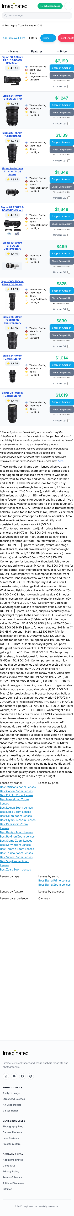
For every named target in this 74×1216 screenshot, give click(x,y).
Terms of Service (12, 1177)
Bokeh (32, 73)
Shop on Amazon (61, 67)
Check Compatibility (62, 75)
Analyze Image (11, 1093)
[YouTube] (14, 1076)
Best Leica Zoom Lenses (15, 811)
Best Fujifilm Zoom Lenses (16, 795)
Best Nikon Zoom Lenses (16, 816)
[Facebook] (22, 1076)
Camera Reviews (12, 1132)
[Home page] (15, 6)
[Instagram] (6, 1076)
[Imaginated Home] (16, 1053)
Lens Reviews (11, 1138)
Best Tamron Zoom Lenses (17, 849)
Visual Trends (11, 1110)
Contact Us (9, 1165)
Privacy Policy (11, 1171)
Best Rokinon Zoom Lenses (17, 836)
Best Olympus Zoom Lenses (17, 820)
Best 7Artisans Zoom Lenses (18, 787)
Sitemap (7, 1188)
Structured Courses (14, 1098)
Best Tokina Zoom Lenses (16, 853)
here (60, 460)
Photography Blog (13, 1126)
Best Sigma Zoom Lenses (16, 840)
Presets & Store (11, 1143)
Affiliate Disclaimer (14, 1183)
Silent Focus (35, 70)
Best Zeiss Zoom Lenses (15, 869)
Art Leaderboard (12, 1104)
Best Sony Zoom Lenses (15, 844)
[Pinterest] (31, 1076)
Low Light (34, 79)
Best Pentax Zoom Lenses (16, 832)
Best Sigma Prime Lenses (54, 880)
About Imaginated (13, 1159)
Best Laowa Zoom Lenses (16, 807)
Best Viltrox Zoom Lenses (16, 857)
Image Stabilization (38, 76)
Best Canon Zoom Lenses (16, 791)
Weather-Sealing (37, 66)
